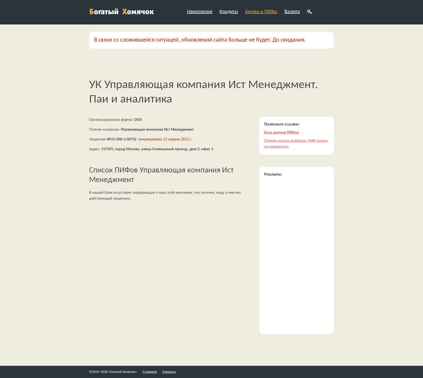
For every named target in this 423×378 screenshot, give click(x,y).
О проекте (149, 372)
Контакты (169, 372)
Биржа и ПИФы (261, 11)
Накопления (199, 11)
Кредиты (229, 11)
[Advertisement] (296, 255)
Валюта (292, 11)
